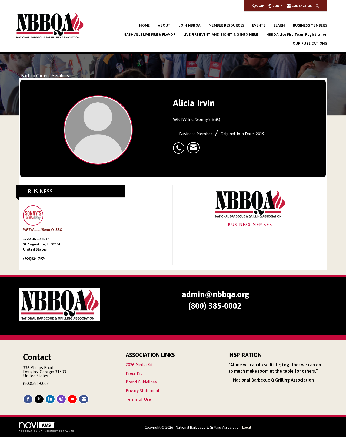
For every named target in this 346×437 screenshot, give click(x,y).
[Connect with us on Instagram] (61, 399)
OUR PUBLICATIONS (310, 43)
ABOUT (164, 25)
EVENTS (259, 25)
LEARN (279, 25)
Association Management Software (46, 431)
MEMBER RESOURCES (226, 25)
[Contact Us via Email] (83, 399)
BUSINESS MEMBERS (310, 25)
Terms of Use (138, 399)
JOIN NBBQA (190, 25)
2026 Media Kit (139, 364)
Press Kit (134, 373)
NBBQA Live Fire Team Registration (296, 34)
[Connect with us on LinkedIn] (50, 399)
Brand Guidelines (141, 382)
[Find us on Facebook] (28, 399)
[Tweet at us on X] (39, 399)
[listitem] (180, 145)
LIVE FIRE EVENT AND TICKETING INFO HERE (221, 34)
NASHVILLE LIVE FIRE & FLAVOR (149, 34)
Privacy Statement (142, 390)
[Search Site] (317, 6)
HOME (144, 25)
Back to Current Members (45, 75)
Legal (246, 427)
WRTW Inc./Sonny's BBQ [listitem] (42, 229)
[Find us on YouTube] (72, 399)
